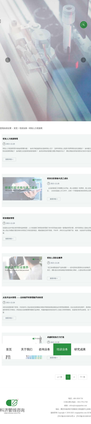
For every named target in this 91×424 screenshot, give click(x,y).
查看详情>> (9, 159)
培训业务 (62, 349)
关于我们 (26, 349)
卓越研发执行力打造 (55, 337)
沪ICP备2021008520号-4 (66, 416)
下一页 (82, 377)
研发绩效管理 (8, 218)
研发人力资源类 (35, 128)
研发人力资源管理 (10, 139)
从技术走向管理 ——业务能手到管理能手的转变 (23, 297)
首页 (9, 349)
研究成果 (80, 349)
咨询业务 (44, 349)
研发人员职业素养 (54, 258)
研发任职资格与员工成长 (57, 178)
